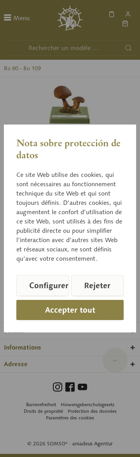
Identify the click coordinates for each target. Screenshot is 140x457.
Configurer (48, 285)
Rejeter (97, 285)
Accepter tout (70, 310)
